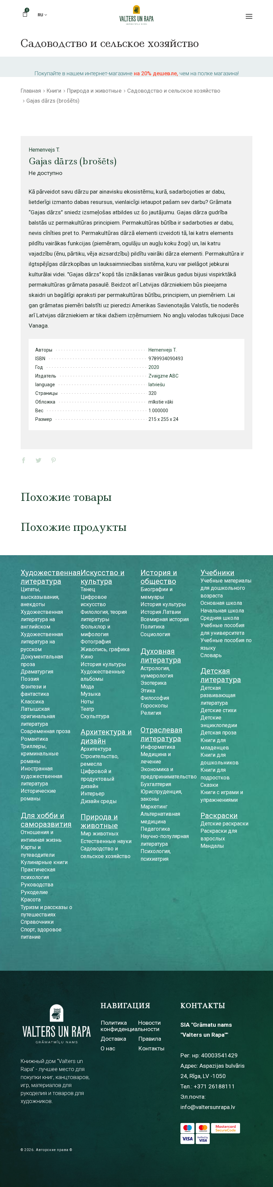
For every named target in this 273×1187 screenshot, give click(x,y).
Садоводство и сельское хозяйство (173, 90)
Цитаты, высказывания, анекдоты (40, 596)
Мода (87, 686)
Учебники (217, 572)
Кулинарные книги (44, 862)
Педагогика (155, 829)
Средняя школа (219, 618)
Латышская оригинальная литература (38, 716)
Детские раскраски (224, 823)
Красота (31, 899)
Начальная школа (222, 610)
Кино (87, 656)
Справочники (37, 922)
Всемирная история (164, 619)
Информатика (157, 747)
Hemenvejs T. (44, 150)
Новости (149, 1022)
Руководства (37, 884)
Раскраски (219, 815)
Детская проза (218, 732)
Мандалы (212, 846)
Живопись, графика (105, 649)
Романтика (34, 739)
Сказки (209, 785)
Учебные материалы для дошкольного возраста (226, 588)
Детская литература (220, 675)
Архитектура (96, 749)
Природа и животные (94, 90)
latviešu (156, 384)
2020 (153, 367)
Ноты (87, 701)
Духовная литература (160, 655)
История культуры (103, 664)
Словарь (211, 655)
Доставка (113, 1038)
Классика (32, 701)
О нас (108, 1048)
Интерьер (93, 793)
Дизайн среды (99, 801)
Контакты (151, 1048)
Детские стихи (218, 710)
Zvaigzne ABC (163, 376)
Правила (149, 1038)
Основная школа (221, 603)
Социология (155, 634)
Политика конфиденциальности (130, 1025)
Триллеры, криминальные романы (40, 753)
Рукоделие (34, 892)
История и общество (158, 577)
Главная (31, 90)
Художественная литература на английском (42, 619)
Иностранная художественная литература (41, 776)
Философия (154, 698)
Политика (152, 626)
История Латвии (160, 612)
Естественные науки (106, 841)
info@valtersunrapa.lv (207, 1107)
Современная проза (45, 731)
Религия (150, 713)
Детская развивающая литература (217, 695)
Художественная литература (51, 577)
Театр (87, 709)
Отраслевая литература (161, 734)
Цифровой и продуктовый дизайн (97, 778)
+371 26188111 (214, 1086)
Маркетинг (153, 806)
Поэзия (30, 679)
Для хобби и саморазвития (46, 819)
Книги (54, 90)
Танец (88, 589)
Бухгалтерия (155, 784)
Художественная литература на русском (42, 641)
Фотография (96, 641)
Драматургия (37, 671)
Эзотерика (153, 683)
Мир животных (100, 833)
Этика (147, 690)
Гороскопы (154, 705)
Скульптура (95, 716)
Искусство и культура (103, 577)
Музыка (91, 694)
